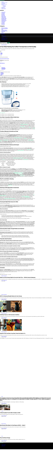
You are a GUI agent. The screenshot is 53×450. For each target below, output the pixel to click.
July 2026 (3, 12)
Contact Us (4, 5)
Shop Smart (3, 3)
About (2, 35)
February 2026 (4, 16)
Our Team (4, 6)
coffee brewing (3, 68)
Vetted (2, 32)
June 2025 (3, 22)
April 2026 (3, 15)
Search (9, 42)
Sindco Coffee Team (4, 280)
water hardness (18, 172)
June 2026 (3, 13)
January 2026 (4, 17)
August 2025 (3, 21)
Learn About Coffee (4, 2)
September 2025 (4, 20)
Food (2, 29)
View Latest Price (2, 112)
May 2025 (3, 23)
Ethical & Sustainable (5, 28)
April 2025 (3, 24)
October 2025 (4, 19)
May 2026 (3, 14)
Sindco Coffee (2, 0)
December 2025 (4, 18)
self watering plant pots (18, 173)
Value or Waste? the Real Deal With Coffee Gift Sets (4, 58)
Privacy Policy (4, 8)
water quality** (22, 175)
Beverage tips (3, 67)
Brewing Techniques (4, 27)
